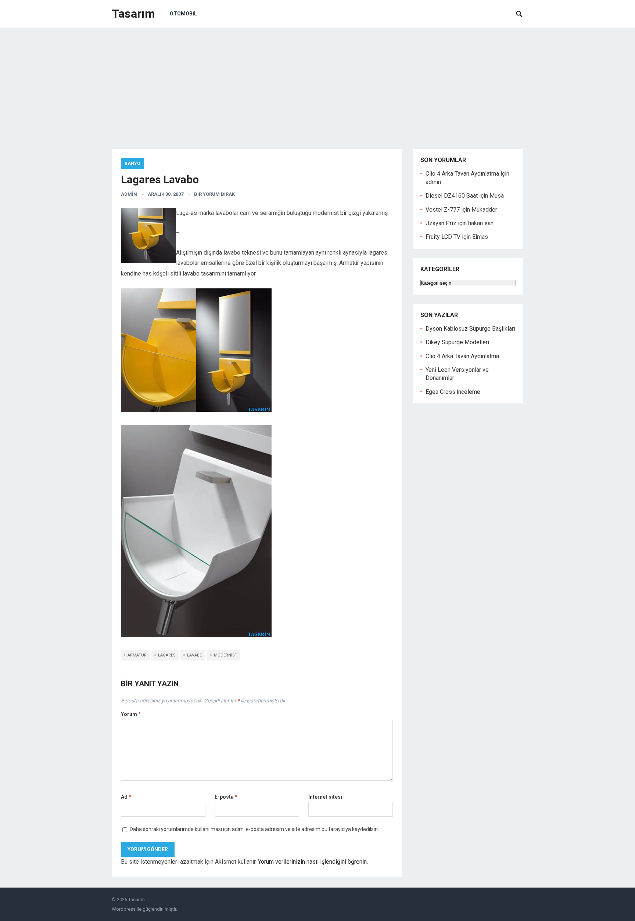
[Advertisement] (317, 82)
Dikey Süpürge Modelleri (457, 342)
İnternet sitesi (325, 797)
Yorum (131, 714)
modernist (225, 655)
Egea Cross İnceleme (453, 391)
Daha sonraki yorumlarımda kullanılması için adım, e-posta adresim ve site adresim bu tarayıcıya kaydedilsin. (254, 829)
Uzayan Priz (441, 223)
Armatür (137, 655)
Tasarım (133, 14)
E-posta (226, 797)
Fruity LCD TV (443, 236)
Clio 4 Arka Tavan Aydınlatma (462, 173)
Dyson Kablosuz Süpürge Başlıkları (470, 328)
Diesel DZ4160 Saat (452, 195)
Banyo (132, 163)
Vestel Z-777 (443, 209)
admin (129, 194)
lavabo (194, 655)
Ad (126, 797)
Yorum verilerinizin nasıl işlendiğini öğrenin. (313, 861)
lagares (167, 655)
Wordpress (124, 909)
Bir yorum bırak (214, 194)
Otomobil (183, 14)
